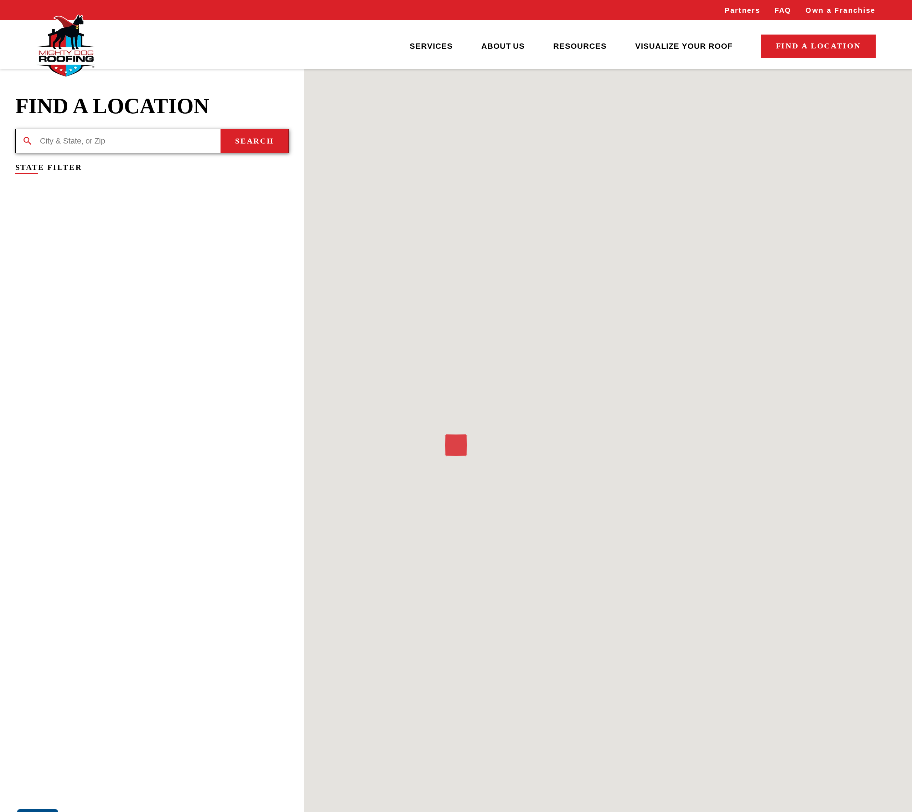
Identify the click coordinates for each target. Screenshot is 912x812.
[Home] (65, 46)
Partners (742, 10)
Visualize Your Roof (683, 46)
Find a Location (818, 45)
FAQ (783, 10)
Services (431, 46)
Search (254, 140)
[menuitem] (431, 46)
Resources (580, 46)
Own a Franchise (840, 10)
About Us (503, 46)
